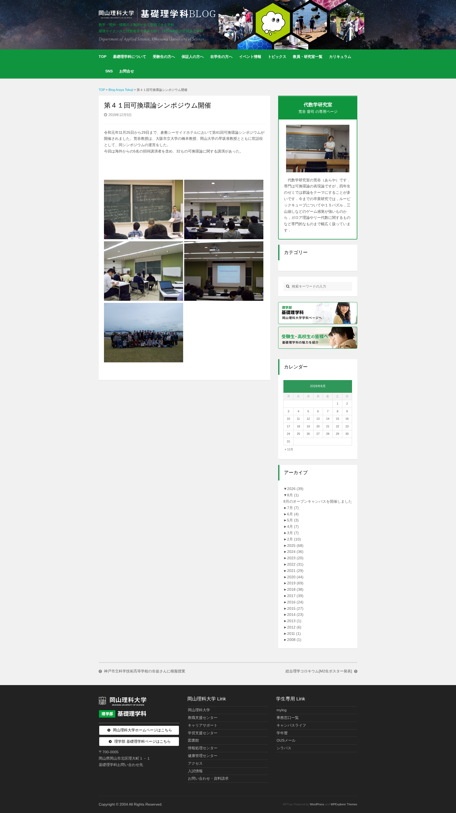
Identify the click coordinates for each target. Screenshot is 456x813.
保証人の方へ (193, 56)
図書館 (193, 740)
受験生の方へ (164, 56)
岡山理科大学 (199, 710)
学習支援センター (202, 733)
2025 (295, 545)
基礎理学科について (129, 56)
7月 (293, 508)
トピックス (277, 56)
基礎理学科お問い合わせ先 (121, 765)
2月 (294, 539)
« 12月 (289, 449)
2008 (294, 640)
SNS (109, 71)
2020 (295, 577)
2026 (295, 489)
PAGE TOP (441, 784)
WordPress (317, 804)
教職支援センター (202, 717)
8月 (293, 495)
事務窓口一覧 (288, 717)
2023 (295, 558)
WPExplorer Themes (344, 804)
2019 (295, 583)
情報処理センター (202, 748)
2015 (295, 608)
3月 (293, 533)
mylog (282, 710)
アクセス (195, 763)
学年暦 (282, 733)
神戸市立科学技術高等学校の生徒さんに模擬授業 (144, 671)
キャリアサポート (202, 725)
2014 (295, 614)
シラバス (284, 748)
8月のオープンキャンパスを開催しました (317, 501)
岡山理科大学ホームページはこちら (142, 730)
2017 (295, 596)
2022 (295, 564)
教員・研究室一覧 (307, 56)
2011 (294, 633)
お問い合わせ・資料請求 (208, 778)
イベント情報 (250, 56)
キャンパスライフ (291, 725)
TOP (102, 56)
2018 (295, 589)
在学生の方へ (221, 56)
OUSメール (286, 740)
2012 (294, 627)
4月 (293, 526)
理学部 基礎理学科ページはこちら (142, 741)
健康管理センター (202, 756)
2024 (295, 551)
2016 (295, 602)
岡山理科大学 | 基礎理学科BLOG (158, 14)
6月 (293, 514)
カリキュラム (340, 56)
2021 (295, 571)
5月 (293, 520)
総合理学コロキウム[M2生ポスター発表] (319, 671)
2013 (294, 621)
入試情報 (195, 771)
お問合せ (126, 71)
